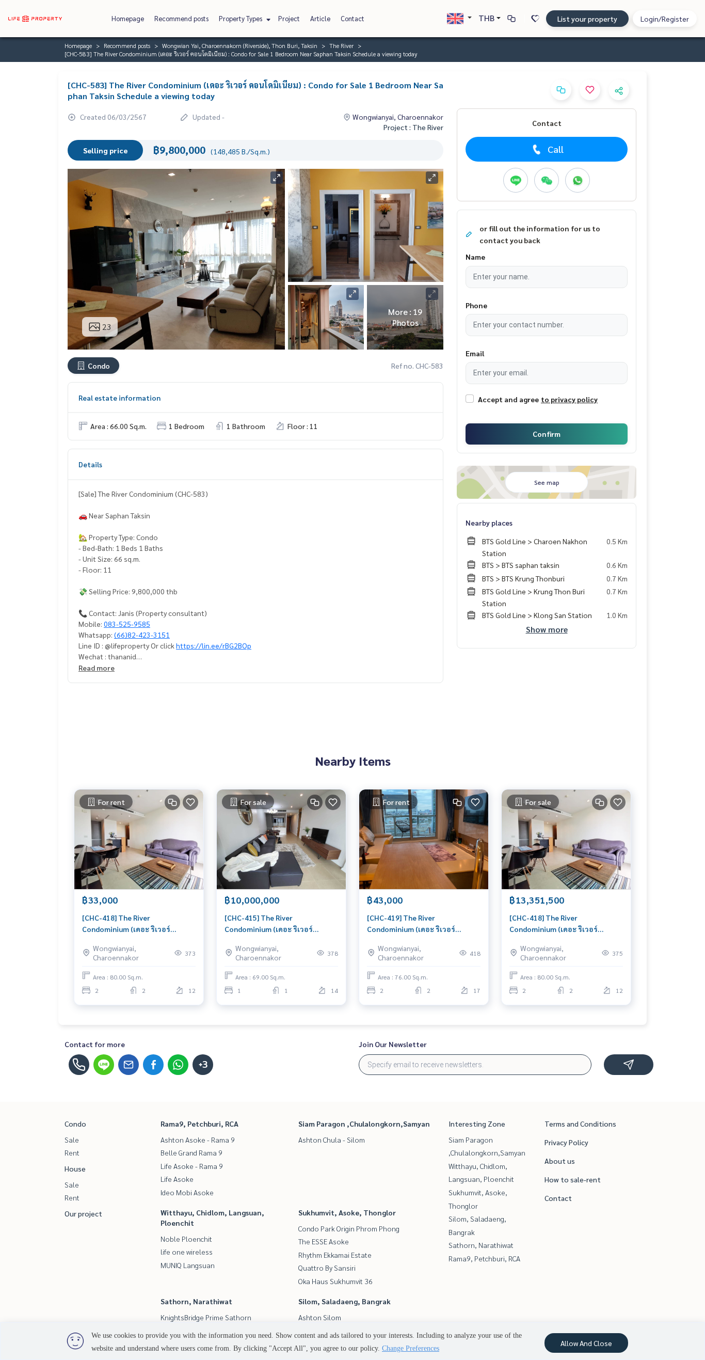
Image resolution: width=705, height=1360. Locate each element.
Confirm (546, 433)
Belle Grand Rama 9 (191, 1152)
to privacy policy (569, 399)
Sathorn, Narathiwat (196, 1301)
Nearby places (489, 522)
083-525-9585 (127, 623)
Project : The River (413, 127)
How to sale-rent (572, 1179)
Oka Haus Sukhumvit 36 (335, 1281)
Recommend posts (181, 18)
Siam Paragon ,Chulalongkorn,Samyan (364, 1123)
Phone (476, 305)
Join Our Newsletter (393, 1044)
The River (341, 45)
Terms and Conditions (580, 1123)
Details (90, 464)
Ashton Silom (319, 1317)
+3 (203, 1064)
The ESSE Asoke (323, 1241)
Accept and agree (508, 399)
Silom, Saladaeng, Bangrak (344, 1301)
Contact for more (95, 1044)
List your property (587, 18)
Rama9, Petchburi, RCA (199, 1123)
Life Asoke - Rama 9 (192, 1166)
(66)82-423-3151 (142, 634)
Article (320, 18)
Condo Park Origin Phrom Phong (348, 1228)
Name (475, 256)
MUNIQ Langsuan (188, 1265)
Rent (72, 1152)
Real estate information (119, 397)
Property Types (241, 18)
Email (475, 353)
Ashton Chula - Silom (331, 1139)
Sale (72, 1139)
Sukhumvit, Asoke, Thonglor (347, 1212)
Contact (352, 18)
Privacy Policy (566, 1142)
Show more (547, 629)
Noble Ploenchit (186, 1238)
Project (289, 18)
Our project (83, 1213)
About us (559, 1160)
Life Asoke (177, 1178)
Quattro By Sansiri (327, 1267)
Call (556, 149)
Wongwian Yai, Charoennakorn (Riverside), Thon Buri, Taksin (239, 45)
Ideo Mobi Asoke (187, 1192)
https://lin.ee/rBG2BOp (213, 645)
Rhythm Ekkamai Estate (335, 1254)
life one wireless (187, 1251)
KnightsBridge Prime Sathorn (206, 1317)
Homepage (127, 18)
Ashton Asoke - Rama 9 (198, 1139)
